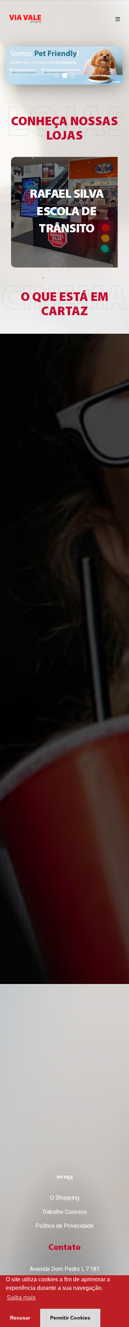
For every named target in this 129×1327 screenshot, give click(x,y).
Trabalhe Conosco (64, 1212)
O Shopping (64, 1197)
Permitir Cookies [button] (70, 1318)
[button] (13, 65)
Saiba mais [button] (21, 1298)
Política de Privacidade (64, 1225)
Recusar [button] (20, 1318)
